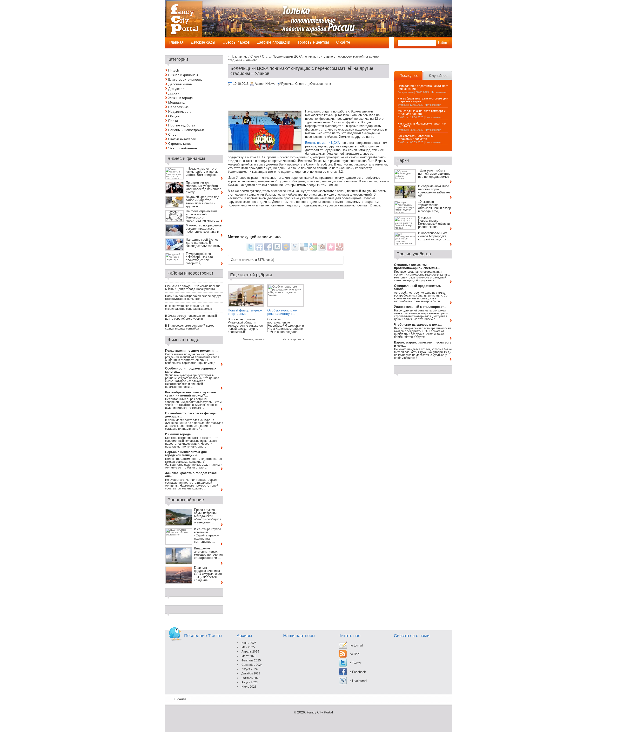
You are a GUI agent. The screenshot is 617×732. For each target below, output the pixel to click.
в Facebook (357, 672)
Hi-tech (173, 70)
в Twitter (355, 663)
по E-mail (356, 645)
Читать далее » (253, 339)
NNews (270, 84)
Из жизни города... (179, 434)
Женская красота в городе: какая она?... (191, 474)
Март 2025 (248, 656)
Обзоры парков (236, 42)
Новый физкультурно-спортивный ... (245, 312)
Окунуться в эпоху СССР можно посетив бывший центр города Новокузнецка (192, 287)
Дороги (173, 93)
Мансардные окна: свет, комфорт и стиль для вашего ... (422, 112)
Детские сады (203, 42)
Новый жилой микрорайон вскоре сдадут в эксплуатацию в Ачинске (193, 297)
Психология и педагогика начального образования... (423, 87)
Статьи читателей (182, 139)
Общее (174, 116)
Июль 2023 (248, 686)
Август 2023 (249, 682)
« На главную (238, 56)
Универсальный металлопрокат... (420, 307)
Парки (173, 121)
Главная (176, 42)
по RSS (354, 654)
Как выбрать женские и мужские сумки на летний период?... (190, 393)
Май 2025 (248, 647)
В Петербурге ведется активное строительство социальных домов (188, 307)
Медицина (176, 102)
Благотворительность (185, 79)
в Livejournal (358, 681)
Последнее (409, 75)
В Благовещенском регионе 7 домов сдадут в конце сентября (189, 327)
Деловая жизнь (180, 84)
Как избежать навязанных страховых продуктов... (415, 137)
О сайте (180, 699)
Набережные (178, 107)
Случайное (438, 75)
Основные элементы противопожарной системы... (417, 266)
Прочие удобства (181, 125)
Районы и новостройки (186, 130)
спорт (279, 236)
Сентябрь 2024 (251, 664)
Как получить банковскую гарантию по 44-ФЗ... (422, 125)
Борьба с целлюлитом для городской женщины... (186, 453)
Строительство (180, 143)
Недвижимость (179, 111)
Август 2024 (249, 669)
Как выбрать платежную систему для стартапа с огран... (423, 100)
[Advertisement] (315, 99)
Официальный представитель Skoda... (417, 287)
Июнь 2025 (248, 643)
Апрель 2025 (250, 651)
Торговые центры (313, 42)
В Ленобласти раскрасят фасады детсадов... (190, 414)
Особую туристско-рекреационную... (282, 312)
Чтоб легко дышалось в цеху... (418, 324)
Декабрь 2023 (250, 673)
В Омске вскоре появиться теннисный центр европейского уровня (191, 317)
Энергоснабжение (182, 148)
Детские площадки (273, 42)
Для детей (176, 89)
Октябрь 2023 (250, 678)
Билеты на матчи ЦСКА (322, 143)
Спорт (254, 56)
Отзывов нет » (320, 84)
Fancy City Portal (320, 712)
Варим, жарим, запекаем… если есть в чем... (422, 344)
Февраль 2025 (251, 660)
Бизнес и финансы (183, 75)
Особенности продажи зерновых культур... (190, 370)
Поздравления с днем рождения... (191, 350)
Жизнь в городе (180, 98)
